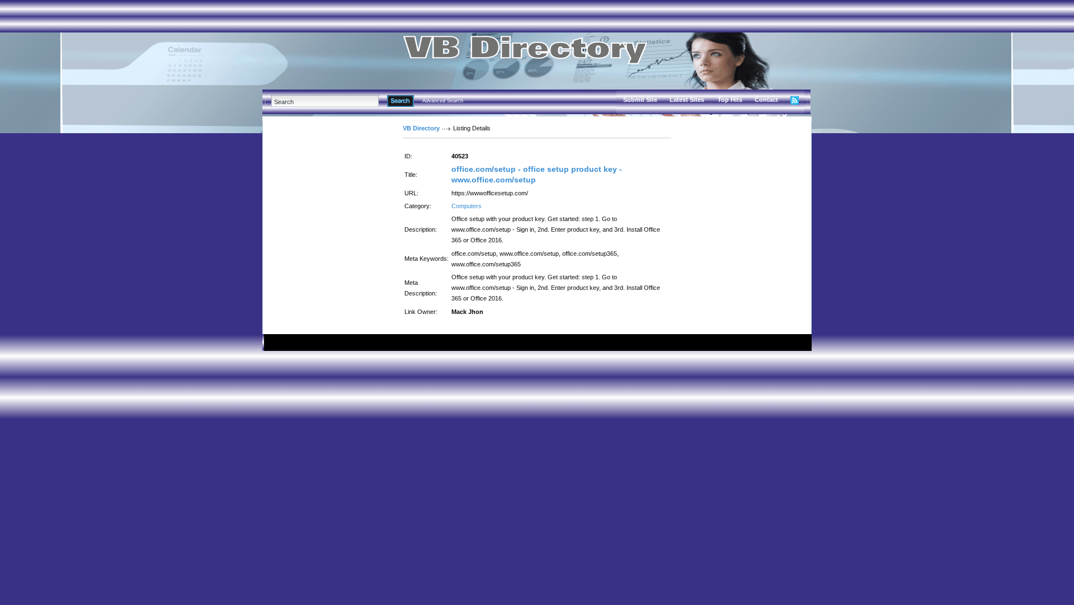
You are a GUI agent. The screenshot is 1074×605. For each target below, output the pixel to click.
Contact (766, 99)
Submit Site (640, 99)
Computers (466, 206)
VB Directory (421, 128)
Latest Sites (687, 99)
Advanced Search (442, 101)
